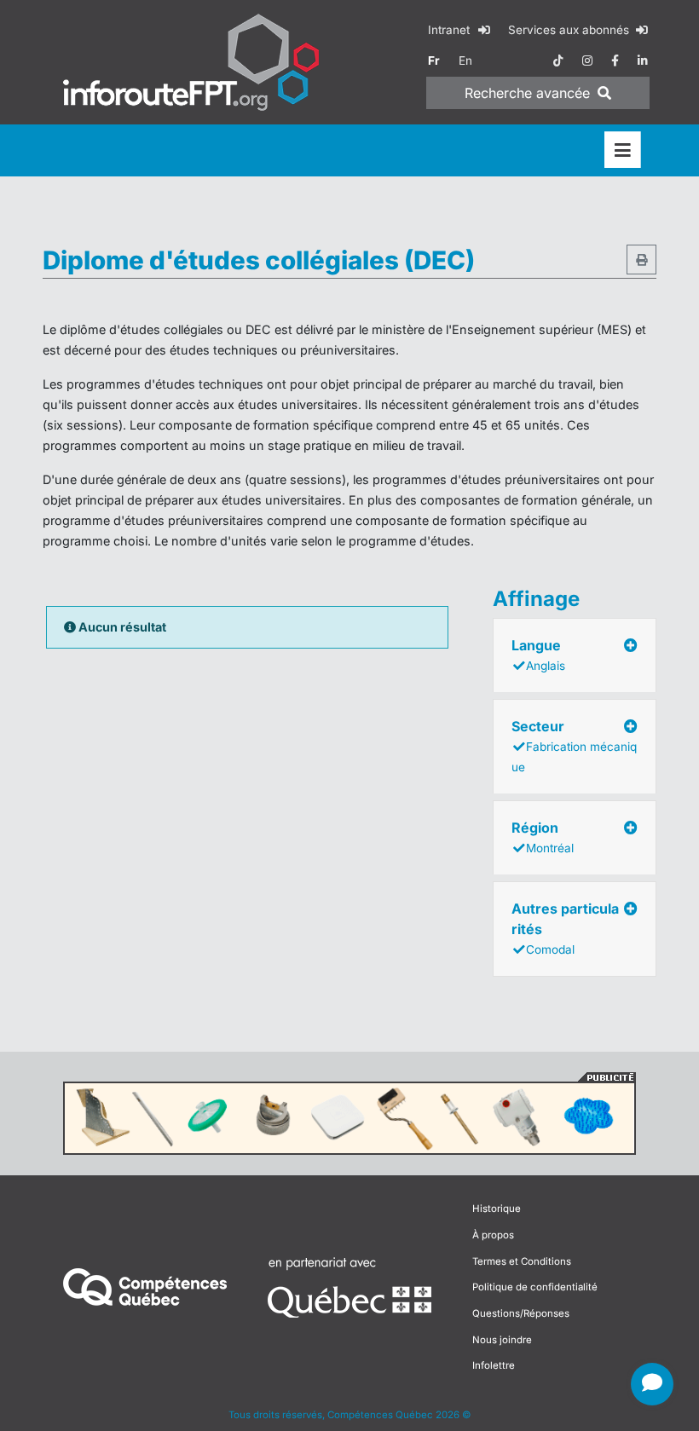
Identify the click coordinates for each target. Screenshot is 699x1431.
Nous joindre (502, 1340)
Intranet (450, 30)
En (465, 60)
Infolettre (493, 1365)
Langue (538, 654)
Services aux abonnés (570, 30)
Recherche (527, 92)
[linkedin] (643, 60)
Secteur (574, 746)
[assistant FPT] (652, 1384)
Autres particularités (565, 928)
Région (542, 837)
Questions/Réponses (520, 1313)
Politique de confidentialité (535, 1287)
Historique (496, 1209)
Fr (434, 60)
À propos (493, 1235)
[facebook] (615, 60)
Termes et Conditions (521, 1261)
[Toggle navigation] (622, 150)
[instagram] (587, 60)
